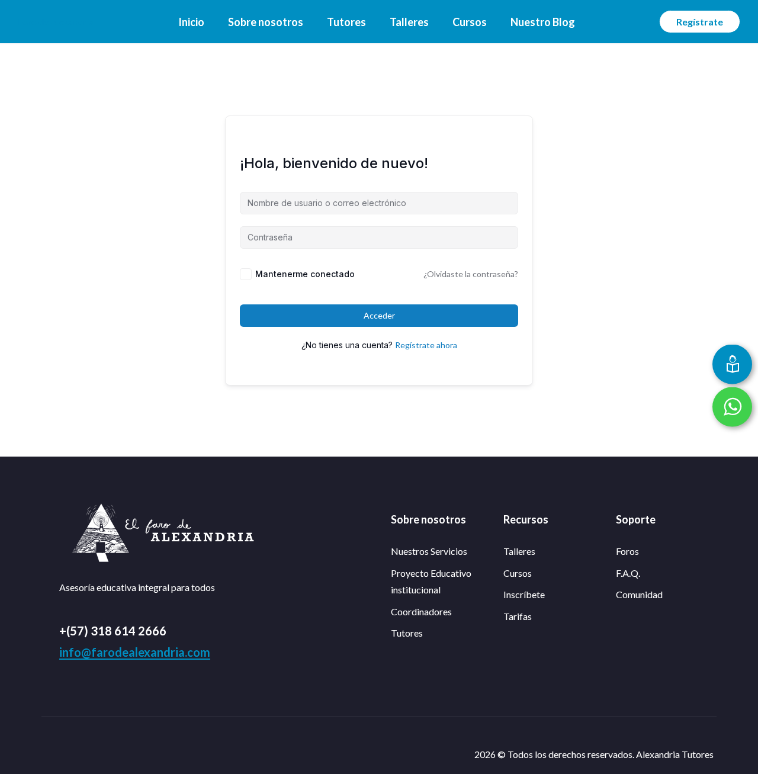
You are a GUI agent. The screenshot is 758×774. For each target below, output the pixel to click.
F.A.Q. (628, 573)
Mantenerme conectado (305, 274)
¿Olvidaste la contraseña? (470, 274)
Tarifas (517, 616)
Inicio (191, 21)
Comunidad (639, 594)
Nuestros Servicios (429, 551)
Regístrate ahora (426, 345)
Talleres (409, 21)
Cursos (469, 21)
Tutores (346, 21)
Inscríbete (524, 594)
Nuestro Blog (542, 21)
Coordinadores (421, 611)
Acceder (379, 315)
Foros (627, 551)
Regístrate (699, 21)
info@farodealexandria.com (134, 652)
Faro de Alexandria (56, 21)
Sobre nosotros (265, 21)
